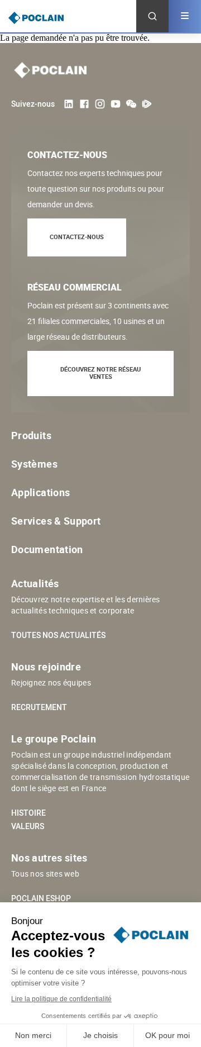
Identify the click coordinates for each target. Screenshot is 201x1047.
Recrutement (39, 707)
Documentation (47, 549)
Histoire (28, 812)
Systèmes (34, 463)
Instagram (100, 104)
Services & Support (55, 520)
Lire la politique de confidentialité (61, 999)
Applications (40, 492)
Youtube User (115, 104)
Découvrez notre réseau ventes (100, 372)
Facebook (84, 104)
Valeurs (27, 826)
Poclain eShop (41, 898)
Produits (31, 435)
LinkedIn (68, 104)
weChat (131, 104)
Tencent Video (146, 104)
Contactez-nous (77, 236)
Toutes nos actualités (58, 635)
